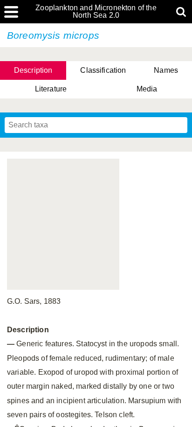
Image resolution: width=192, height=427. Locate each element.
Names (166, 70)
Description (33, 70)
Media (147, 89)
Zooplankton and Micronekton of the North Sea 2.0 (95, 11)
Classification (103, 70)
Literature (51, 89)
